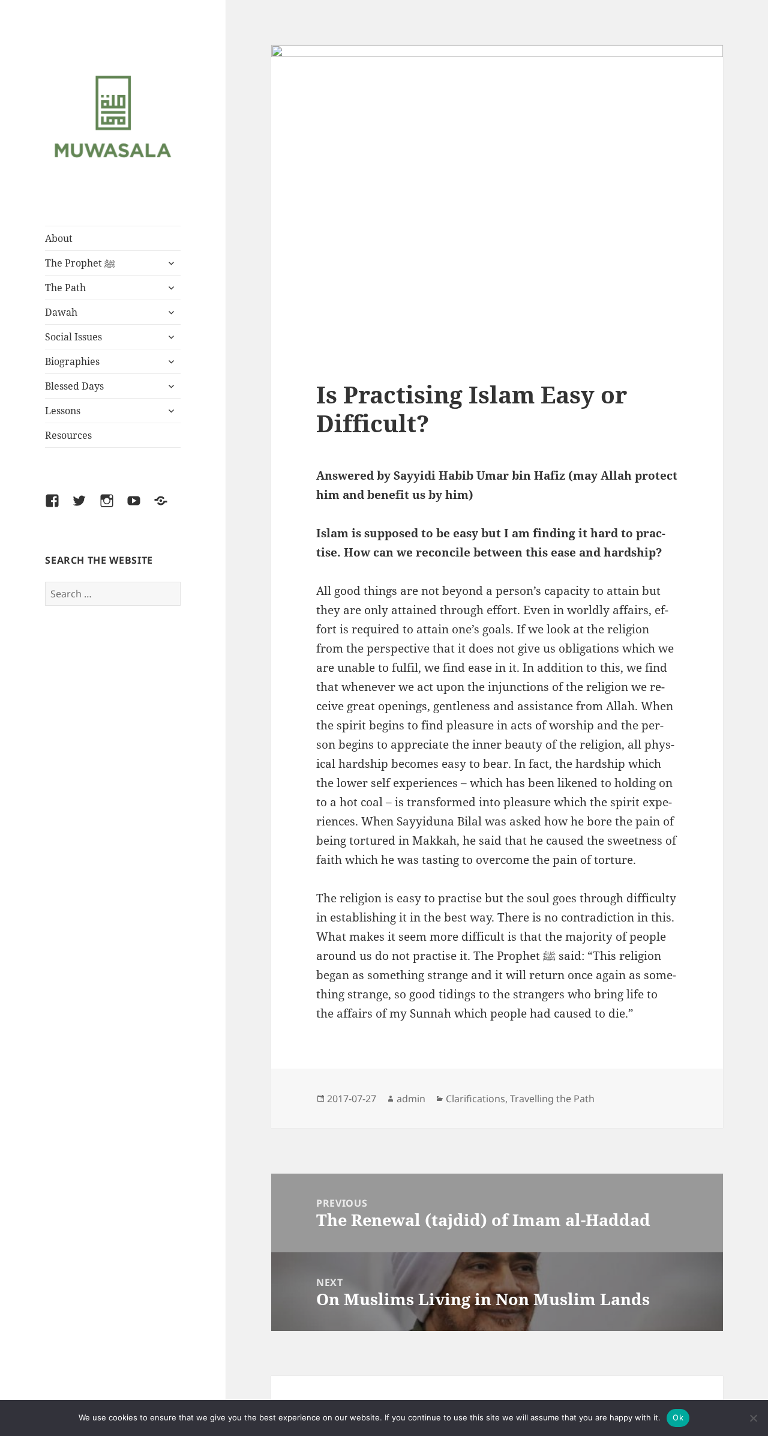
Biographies (72, 361)
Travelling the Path (552, 1098)
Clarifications (475, 1098)
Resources (68, 435)
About (59, 238)
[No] (753, 1418)
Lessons (62, 410)
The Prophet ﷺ (80, 263)
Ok (678, 1417)
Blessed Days (74, 386)
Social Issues (73, 336)
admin (411, 1098)
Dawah (61, 312)
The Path (65, 287)
